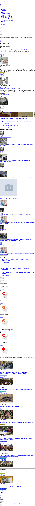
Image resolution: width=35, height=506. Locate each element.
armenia (1, 244)
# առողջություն (3, 460)
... (0, 4)
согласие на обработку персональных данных (14, 503)
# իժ (1, 408)
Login (3, 8)
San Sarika (1, 135)
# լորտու (1, 409)
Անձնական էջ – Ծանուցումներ (7, 17)
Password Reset (4, 10)
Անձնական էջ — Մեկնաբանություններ (9, 15)
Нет (2, 278)
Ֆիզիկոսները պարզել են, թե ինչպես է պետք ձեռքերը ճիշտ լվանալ (14, 49)
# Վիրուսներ (2, 54)
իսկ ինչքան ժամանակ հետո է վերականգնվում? (9, 198)
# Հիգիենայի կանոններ (4, 53)
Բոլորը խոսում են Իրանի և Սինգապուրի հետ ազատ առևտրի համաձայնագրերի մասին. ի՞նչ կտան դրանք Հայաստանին (13, 373)
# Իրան (1, 377)
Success (3, 12)
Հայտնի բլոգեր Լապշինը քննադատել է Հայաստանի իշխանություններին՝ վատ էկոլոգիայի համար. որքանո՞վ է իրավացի (17, 456)
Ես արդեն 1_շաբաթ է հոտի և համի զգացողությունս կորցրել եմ (11, 245)
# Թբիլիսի (2, 474)
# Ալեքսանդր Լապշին (4, 459)
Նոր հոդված (4, 21)
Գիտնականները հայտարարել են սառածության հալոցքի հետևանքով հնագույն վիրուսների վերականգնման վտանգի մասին (17, 88)
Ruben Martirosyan (3, 229)
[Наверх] (1, 505)
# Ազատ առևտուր (3, 376)
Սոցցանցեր (2, 473)
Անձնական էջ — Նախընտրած (7, 16)
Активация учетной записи (6, 13)
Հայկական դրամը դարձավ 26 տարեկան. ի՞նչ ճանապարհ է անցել (14, 486)
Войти (1, 40)
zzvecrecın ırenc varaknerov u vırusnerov (5, 137)
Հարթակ (3, 2)
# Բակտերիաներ (3, 95)
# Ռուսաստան (2, 74)
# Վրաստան (2, 475)
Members (3, 9)
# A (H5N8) (2, 73)
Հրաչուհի (2, 467)
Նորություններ (3, 391)
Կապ (5, 19)
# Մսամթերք (2, 443)
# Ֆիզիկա (2, 55)
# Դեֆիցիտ (2, 392)
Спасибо (1, 331)
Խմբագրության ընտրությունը (7, 20)
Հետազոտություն (3, 375)
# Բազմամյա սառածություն (5, 94)
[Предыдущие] (1, 360)
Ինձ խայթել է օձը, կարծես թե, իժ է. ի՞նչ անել (9, 406)
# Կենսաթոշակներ (3, 393)
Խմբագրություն (3, 369)
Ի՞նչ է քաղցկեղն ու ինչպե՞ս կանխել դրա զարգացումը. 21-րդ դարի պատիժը (16, 422)
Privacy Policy (4, 11)
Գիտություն (2, 72)
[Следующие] (2, 360)
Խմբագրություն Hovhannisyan (5, 46)
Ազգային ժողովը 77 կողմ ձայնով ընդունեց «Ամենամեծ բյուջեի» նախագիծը (16, 389)
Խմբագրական (4, 23)
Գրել (1, 41)
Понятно (1, 303)
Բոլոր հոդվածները (5, 18)
